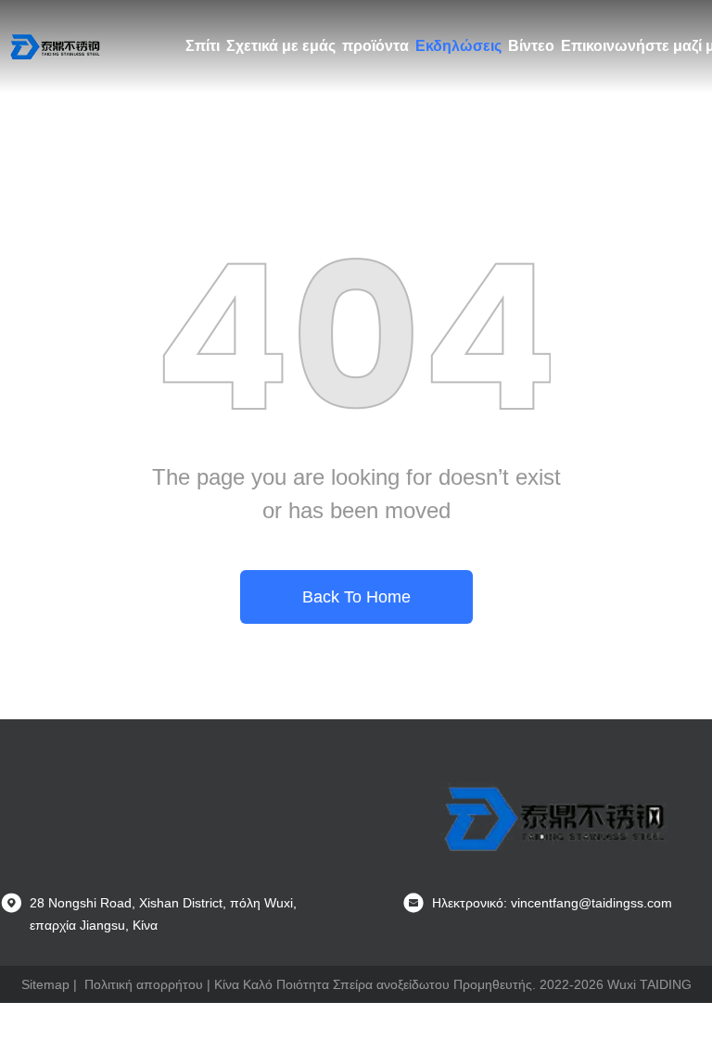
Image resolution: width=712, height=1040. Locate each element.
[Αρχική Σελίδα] (55, 46)
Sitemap (45, 984)
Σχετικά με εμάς (281, 46)
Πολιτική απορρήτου (143, 984)
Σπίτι (202, 46)
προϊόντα (375, 46)
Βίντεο (531, 46)
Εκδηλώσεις (458, 46)
